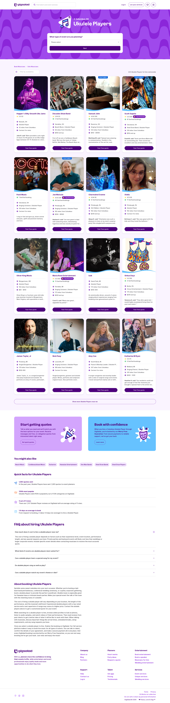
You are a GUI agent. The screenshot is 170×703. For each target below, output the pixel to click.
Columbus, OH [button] (82, 19)
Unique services (141, 676)
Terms (146, 692)
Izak (90, 276)
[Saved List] (147, 4)
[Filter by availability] (29, 72)
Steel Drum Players (119, 464)
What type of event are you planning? (66, 37)
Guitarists (52, 464)
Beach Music (19, 464)
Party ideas (112, 657)
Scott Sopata (130, 114)
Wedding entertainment (144, 663)
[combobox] (55, 5)
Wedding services (142, 679)
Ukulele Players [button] (92, 23)
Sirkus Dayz (130, 276)
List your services (136, 5)
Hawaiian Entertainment (68, 464)
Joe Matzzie (58, 195)
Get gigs (111, 674)
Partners (83, 660)
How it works (113, 654)
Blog (82, 657)
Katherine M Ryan (132, 356)
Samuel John (94, 114)
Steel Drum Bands (102, 464)
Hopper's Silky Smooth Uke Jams (31, 114)
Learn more (100, 442)
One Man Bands (86, 464)
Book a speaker (141, 657)
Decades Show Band (61, 114)
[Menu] (153, 4)
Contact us (84, 676)
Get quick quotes (28, 442)
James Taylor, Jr (24, 356)
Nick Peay (57, 356)
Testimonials (112, 679)
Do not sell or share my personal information (140, 697)
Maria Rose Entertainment (64, 276)
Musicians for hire (142, 660)
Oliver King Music (24, 276)
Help (82, 674)
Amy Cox (92, 356)
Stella (127, 195)
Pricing (110, 676)
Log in (123, 5)
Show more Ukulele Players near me (85, 401)
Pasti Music (22, 195)
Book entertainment (143, 654)
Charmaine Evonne (97, 195)
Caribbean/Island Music (36, 464)
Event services (140, 674)
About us (83, 654)
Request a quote (114, 660)
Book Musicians (19, 66)
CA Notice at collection (147, 694)
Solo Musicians (33, 66)
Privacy (153, 692)
